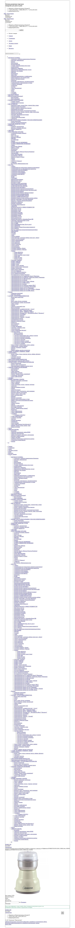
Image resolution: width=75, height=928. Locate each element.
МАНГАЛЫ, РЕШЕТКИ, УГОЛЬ (16, 124)
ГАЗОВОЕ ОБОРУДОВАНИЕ (15, 100)
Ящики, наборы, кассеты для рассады (20, 350)
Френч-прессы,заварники (17, 269)
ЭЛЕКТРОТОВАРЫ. (13, 429)
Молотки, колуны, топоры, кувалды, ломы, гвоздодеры (25, 112)
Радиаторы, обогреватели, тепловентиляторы (22, 81)
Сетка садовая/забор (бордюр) (18, 330)
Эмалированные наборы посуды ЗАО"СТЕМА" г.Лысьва (25, 289)
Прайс (10, 46)
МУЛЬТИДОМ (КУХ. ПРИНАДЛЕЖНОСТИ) (22, 207)
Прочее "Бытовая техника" (18, 79)
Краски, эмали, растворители (18, 364)
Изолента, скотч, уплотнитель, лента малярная (22, 391)
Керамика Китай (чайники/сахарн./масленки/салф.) (24, 190)
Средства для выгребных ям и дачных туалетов (26, 335)
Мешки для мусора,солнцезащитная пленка (22, 400)
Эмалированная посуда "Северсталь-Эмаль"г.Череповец (25, 276)
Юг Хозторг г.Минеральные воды (19, 163)
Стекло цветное (15, 245)
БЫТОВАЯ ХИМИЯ (13, 94)
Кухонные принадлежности (18, 204)
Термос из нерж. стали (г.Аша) (21, 255)
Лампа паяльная (15, 371)
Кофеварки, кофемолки (17, 202)
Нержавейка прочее (16, 215)
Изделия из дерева (15, 182)
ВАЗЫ (12, 176)
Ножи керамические (16, 217)
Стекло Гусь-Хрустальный (17, 239)
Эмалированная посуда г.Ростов (19, 280)
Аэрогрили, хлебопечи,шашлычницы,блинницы (23, 59)
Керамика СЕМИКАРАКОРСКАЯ (19, 196)
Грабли (13, 298)
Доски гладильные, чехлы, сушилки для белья (22, 384)
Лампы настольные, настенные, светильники (22, 434)
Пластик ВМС (14, 153)
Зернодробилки (15, 368)
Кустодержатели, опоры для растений (20, 302)
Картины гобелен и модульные (19, 392)
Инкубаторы (14, 370)
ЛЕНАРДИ (14, 206)
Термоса (13, 251)
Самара (13, 159)
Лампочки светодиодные (17, 433)
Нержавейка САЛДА (16, 216)
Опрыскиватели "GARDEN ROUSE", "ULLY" (23, 309)
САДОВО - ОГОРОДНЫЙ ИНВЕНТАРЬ (18, 296)
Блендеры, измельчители (17, 60)
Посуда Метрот (15, 228)
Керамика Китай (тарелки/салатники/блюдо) (22, 188)
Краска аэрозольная (16, 363)
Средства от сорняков (19, 343)
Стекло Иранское (15, 243)
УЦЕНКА (10, 378)
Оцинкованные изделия (17, 319)
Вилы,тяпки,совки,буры (17, 297)
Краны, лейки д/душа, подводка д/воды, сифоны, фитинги (25, 354)
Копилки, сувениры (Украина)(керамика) (21, 200)
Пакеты (13, 404)
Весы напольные (15, 98)
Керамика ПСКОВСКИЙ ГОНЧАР (20, 195)
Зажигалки (14, 385)
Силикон (13, 233)
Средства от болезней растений (22, 337)
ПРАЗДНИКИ (14, 231)
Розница (10, 292)
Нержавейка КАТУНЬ (16, 212)
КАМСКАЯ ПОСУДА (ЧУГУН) (19, 186)
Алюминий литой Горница (18, 171)
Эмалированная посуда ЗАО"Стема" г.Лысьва (22, 281)
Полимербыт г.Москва (16, 155)
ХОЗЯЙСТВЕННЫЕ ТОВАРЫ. (16, 379)
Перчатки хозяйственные (17, 405)
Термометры (14, 421)
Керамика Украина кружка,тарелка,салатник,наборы (24, 198)
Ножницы (13, 401)
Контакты (11, 48)
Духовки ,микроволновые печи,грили (20, 65)
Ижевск (13, 141)
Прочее (13, 158)
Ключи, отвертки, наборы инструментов (21, 108)
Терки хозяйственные (16, 376)
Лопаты (13, 305)
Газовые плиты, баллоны (17, 102)
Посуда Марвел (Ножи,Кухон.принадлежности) (23, 227)
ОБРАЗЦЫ (11, 130)
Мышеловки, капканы (16, 372)
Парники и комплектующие (18, 321)
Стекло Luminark (15, 236)
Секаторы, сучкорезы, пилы (18, 327)
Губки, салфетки (15, 383)
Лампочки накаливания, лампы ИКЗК (20, 432)
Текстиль (13, 419)
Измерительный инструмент (18, 106)
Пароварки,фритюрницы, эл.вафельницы (21, 76)
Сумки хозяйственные (16, 416)
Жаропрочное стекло (16, 180)
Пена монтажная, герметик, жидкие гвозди (22, 366)
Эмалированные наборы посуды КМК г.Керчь (22, 290)
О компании (12, 38)
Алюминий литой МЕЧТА (18, 174)
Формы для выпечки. (16, 268)
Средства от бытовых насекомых (22, 338)
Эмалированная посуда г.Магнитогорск (21, 278)
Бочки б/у (13, 134)
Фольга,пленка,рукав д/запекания (19, 266)
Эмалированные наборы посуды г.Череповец (22, 288)
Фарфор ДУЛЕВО (15, 262)
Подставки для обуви (16, 407)
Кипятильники (15, 67)
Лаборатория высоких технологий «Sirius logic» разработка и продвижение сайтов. (26, 921)
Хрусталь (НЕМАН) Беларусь (18, 272)
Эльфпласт (14, 162)
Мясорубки (14, 75)
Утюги (13, 89)
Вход (5, 13)
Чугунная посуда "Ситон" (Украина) (20, 274)
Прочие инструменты (16, 113)
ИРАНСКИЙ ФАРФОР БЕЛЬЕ (19, 184)
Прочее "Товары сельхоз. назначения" (20, 374)
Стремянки (14, 413)
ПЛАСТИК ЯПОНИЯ (16, 154)
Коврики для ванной (16, 397)
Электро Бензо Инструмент (18, 117)
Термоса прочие (18, 258)
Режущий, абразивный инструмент (20, 114)
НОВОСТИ (8, 844)
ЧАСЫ (10, 428)
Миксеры (13, 72)
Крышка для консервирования (18, 122)
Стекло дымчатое (15, 241)
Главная (11, 36)
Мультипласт (14, 149)
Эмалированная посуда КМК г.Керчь (20, 282)
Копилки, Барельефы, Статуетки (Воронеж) (22, 199)
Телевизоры (14, 85)
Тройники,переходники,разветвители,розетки (22, 438)
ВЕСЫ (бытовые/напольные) (15, 96)
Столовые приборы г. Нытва (18, 248)
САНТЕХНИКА (12, 352)
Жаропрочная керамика (17, 179)
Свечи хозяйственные (16, 411)
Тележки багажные (16, 420)
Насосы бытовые (15, 307)
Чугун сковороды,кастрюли (18, 273)
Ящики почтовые (15, 427)
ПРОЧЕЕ (13, 232)
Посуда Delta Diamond (16, 221)
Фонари (13, 441)
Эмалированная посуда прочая (19, 284)
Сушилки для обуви (16, 417)
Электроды (14, 118)
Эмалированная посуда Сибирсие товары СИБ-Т (23, 285)
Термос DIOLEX (18, 253)
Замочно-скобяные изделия (18, 387)
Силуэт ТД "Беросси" (16, 161)
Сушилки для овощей (16, 84)
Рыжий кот (14, 409)
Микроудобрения (18, 333)
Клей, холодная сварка (16, 395)
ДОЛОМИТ (14, 178)
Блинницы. (14, 175)
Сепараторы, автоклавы (17, 375)
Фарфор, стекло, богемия (17, 265)
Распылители (14, 325)
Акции (10, 41)
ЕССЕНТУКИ (14, 139)
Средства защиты (15, 116)
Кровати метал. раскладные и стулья (20, 399)
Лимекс (13, 145)
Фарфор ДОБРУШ (15, 261)
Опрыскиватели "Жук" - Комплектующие (21, 310)
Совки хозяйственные (16, 412)
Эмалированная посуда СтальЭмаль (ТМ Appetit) (23, 286)
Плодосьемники (15, 323)
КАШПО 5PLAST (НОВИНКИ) (19, 142)
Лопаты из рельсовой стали (18, 306)
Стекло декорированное (17, 240)
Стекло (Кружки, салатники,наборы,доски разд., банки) (25, 237)
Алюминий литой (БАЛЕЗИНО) (19, 170)
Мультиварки (14, 73)
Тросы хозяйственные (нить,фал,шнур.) (21, 424)
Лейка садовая (14, 303)
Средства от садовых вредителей (22, 342)
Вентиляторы (14, 63)
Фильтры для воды (16, 358)
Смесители (14, 355)
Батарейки (13, 430)
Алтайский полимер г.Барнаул (18, 133)
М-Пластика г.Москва (16, 146)
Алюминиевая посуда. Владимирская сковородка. (23, 169)
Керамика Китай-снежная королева (20, 194)
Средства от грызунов (19, 339)
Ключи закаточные (16, 121)
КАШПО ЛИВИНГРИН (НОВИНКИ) (20, 143)
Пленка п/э (14, 322)
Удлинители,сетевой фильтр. (18, 440)
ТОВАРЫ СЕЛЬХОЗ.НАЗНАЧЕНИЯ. (17, 367)
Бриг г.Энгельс (15, 135)
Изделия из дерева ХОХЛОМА (19, 183)
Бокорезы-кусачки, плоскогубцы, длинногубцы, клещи (25, 105)
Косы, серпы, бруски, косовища (19, 301)
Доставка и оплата (13, 43)
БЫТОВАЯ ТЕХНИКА (14, 57)
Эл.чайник (14, 93)
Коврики (13, 396)
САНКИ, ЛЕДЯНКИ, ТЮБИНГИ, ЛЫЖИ (19, 351)
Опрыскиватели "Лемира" (17, 315)
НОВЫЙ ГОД (11, 125)
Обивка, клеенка (15, 403)
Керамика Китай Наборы (17, 191)
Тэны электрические (16, 88)
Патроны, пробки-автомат (17, 436)
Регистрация (10, 13)
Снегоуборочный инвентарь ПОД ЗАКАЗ (18, 360)
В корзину (23, 902)
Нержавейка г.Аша (16, 211)
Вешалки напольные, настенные (19, 380)
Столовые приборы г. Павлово (19, 249)
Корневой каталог (14, 848)
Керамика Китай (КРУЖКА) (18, 187)
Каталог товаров (12, 454)
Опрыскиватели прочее (17, 318)
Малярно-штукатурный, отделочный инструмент (23, 110)
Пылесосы (13, 80)
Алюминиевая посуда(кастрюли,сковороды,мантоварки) (25, 167)
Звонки (13, 388)
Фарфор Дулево (15, 264)
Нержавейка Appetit (16, 210)
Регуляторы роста (18, 334)
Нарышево (14, 150)
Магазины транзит (16, 294)
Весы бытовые (15, 97)
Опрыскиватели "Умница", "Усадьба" (20, 317)
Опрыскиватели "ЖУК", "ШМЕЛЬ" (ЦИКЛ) (22, 311)
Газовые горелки (15, 101)
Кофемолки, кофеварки (17, 68)
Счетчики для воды (16, 356)
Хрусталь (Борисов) (16, 270)
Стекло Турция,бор (16, 244)
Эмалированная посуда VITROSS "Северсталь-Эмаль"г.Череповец (28, 277)
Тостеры (13, 86)
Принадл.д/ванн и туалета (17, 157)
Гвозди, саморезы (15, 382)
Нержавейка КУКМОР (17, 213)
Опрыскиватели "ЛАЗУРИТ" (18, 314)
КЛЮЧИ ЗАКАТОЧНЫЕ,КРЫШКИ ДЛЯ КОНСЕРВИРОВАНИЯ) (25, 120)
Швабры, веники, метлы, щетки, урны (20, 425)
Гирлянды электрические (17, 126)
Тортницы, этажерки (16, 260)
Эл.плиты (13, 92)
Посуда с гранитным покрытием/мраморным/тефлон (24, 229)
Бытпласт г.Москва (16, 137)
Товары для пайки (15, 437)
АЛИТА (13, 166)
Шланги (13, 348)
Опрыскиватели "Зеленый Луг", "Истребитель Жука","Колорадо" (27, 313)
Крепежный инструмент (17, 109)
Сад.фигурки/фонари (16, 326)
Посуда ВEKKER (15, 225)
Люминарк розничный (17, 293)
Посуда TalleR (14, 223)
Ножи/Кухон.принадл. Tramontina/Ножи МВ (22, 219)
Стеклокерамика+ (15, 247)
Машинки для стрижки (17, 71)
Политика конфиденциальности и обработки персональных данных (22, 923)
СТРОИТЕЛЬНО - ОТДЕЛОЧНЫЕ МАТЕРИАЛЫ (21, 362)
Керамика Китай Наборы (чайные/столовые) (22, 192)
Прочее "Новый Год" (16, 129)
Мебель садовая (15, 147)
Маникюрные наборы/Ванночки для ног (21, 69)
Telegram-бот (8, 847)
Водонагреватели (15, 64)
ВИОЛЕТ (13, 138)
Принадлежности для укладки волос (20, 77)
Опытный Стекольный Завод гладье (20, 220)
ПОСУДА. (10, 165)
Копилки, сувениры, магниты (18, 127)
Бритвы (13, 61)
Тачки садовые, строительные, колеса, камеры (22, 344)
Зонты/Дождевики (15, 389)
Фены (12, 90)
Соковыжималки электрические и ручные (21, 83)
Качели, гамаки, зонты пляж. (18, 393)
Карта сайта (8, 924)
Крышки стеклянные (16, 203)
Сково (12, 235)
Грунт (12, 299)
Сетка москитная (15, 329)
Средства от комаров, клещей (21, 341)
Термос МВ (17, 256)
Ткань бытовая (15, 423)
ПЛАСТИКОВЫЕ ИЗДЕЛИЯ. (15, 131)
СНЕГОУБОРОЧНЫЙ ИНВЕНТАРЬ (17, 359)
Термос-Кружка (18, 257)
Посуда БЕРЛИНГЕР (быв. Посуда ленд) (21, 224)
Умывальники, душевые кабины (19, 346)
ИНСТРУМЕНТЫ (12, 104)
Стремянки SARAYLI (19, 415)
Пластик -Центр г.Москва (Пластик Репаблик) (22, 151)
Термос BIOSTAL (18, 252)
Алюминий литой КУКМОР (18, 172)
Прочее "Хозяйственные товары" (19, 408)
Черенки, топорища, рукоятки (18, 347)
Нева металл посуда (16, 208)
